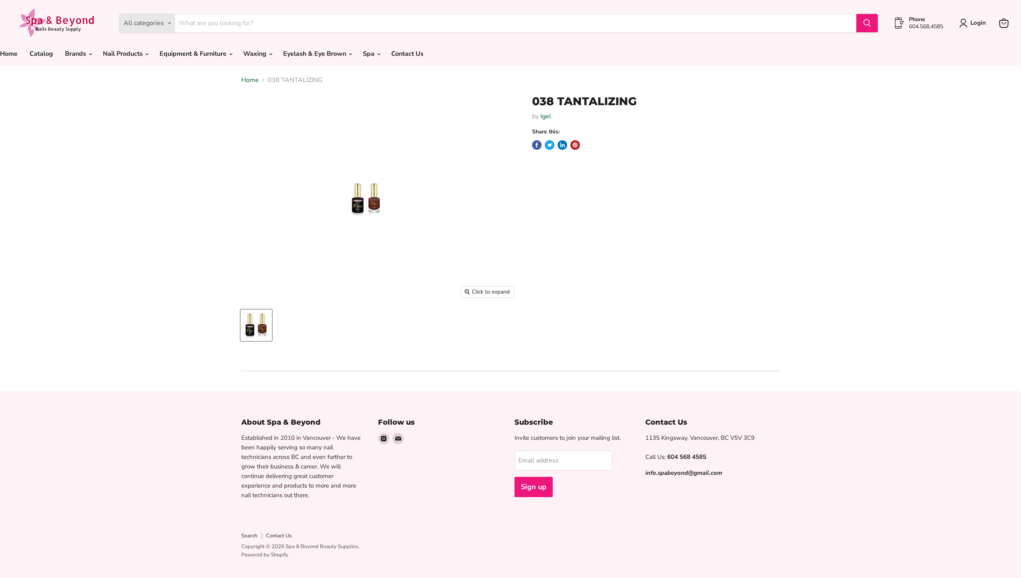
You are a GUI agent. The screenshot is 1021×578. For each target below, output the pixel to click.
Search (249, 535)
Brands (76, 53)
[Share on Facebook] (537, 145)
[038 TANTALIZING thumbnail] (256, 325)
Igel (545, 116)
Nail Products (123, 53)
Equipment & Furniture (194, 53)
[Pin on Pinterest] (575, 145)
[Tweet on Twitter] (549, 145)
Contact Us (407, 53)
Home (250, 80)
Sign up (533, 487)
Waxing (255, 53)
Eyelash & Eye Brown (315, 53)
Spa (369, 53)
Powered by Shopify (264, 554)
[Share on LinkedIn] (562, 145)
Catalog (41, 53)
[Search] (867, 23)
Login (978, 23)
